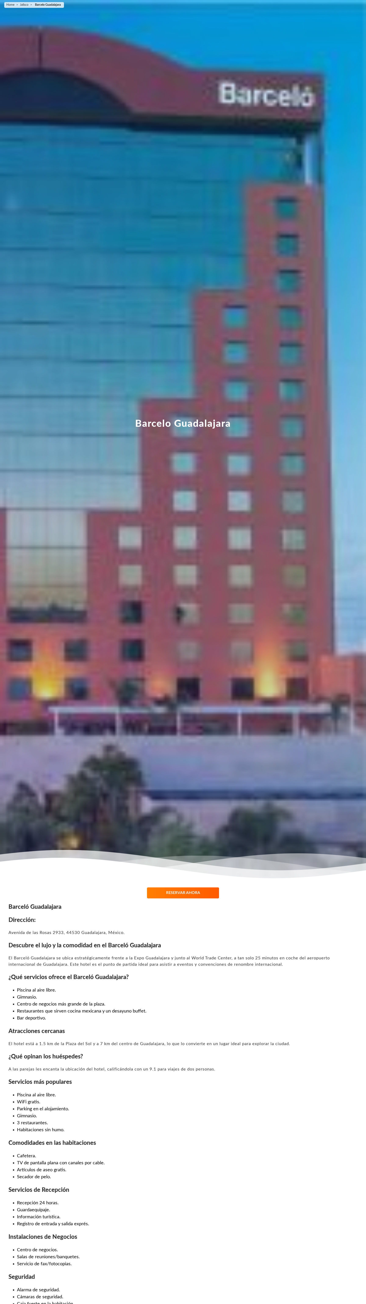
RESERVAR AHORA (183, 893)
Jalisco (24, 4)
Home (10, 4)
